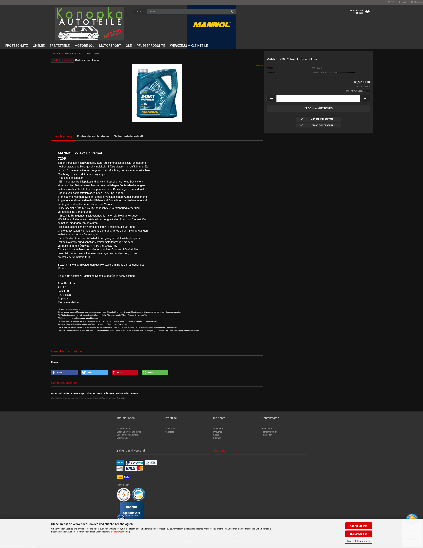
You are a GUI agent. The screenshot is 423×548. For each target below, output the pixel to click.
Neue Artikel (170, 428)
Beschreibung (63, 136)
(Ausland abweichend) (346, 73)
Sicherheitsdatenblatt (128, 136)
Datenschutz (122, 438)
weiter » (56, 60)
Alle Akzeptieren (358, 526)
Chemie (39, 46)
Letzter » (68, 60)
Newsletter (267, 435)
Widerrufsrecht (123, 428)
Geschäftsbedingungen (127, 435)
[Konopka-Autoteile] (89, 23)
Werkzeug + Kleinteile (189, 46)
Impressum (267, 428)
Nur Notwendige (358, 534)
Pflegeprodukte (151, 46)
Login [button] (403, 2)
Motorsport (110, 46)
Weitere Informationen (358, 541)
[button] (391, 2)
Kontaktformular (269, 432)
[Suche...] (233, 12)
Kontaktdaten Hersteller (93, 136)
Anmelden (121, 398)
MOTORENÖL (84, 46)
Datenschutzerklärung (119, 531)
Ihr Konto (217, 432)
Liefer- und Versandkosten (128, 432)
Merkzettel (218, 428)
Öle (129, 46)
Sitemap (217, 438)
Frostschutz (16, 46)
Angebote (169, 432)
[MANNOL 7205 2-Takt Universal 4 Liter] (157, 93)
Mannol (259, 65)
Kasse (216, 435)
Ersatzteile (60, 46)
